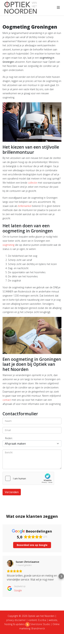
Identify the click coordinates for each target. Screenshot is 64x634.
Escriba (42, 620)
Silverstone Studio (40, 624)
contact (7, 399)
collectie (32, 182)
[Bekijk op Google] (10, 563)
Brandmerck (38, 628)
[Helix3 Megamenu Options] (58, 7)
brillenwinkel (24, 206)
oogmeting (8, 244)
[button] (2, 576)
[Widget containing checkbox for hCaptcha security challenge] (28, 478)
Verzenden (12, 492)
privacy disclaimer (16, 620)
